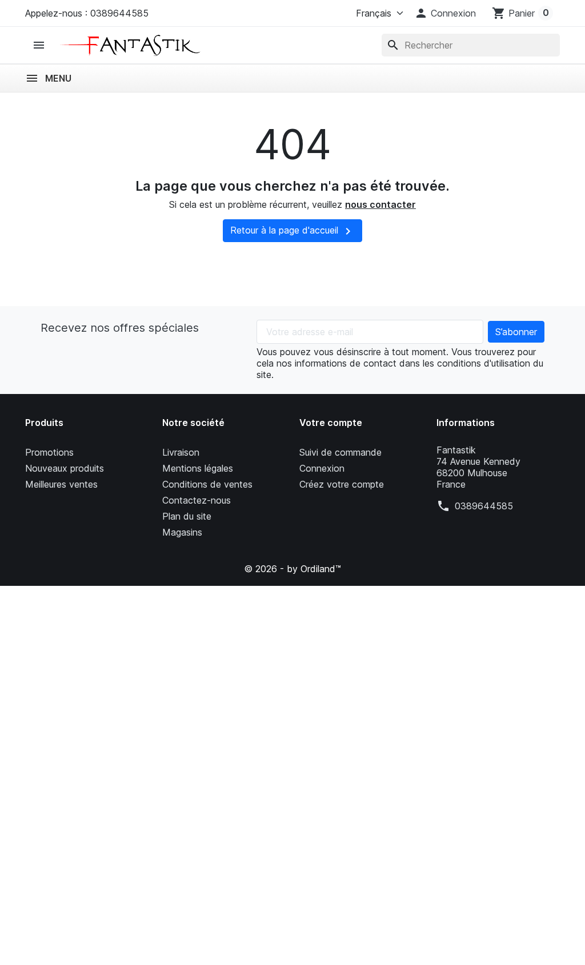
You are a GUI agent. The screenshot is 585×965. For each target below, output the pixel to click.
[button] (445, 13)
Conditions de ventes (207, 484)
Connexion (321, 468)
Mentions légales (197, 468)
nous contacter (380, 204)
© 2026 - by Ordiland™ (292, 568)
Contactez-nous (196, 500)
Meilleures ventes (61, 484)
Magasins (182, 532)
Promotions (49, 452)
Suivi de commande (340, 452)
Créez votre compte (341, 484)
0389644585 (484, 506)
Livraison (180, 452)
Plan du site (186, 516)
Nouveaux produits (64, 468)
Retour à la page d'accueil (292, 231)
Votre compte (330, 422)
